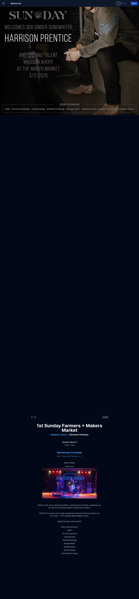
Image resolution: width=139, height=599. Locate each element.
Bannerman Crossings (69, 452)
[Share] (31, 417)
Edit (106, 417)
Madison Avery (59, 434)
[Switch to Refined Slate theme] (121, 3)
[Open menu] (3, 3)
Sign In (134, 3)
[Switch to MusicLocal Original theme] (118, 3)
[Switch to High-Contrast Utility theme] (128, 3)
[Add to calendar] (35, 417)
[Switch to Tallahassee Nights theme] (125, 3)
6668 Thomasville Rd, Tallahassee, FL (68, 456)
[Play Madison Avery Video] (69, 483)
